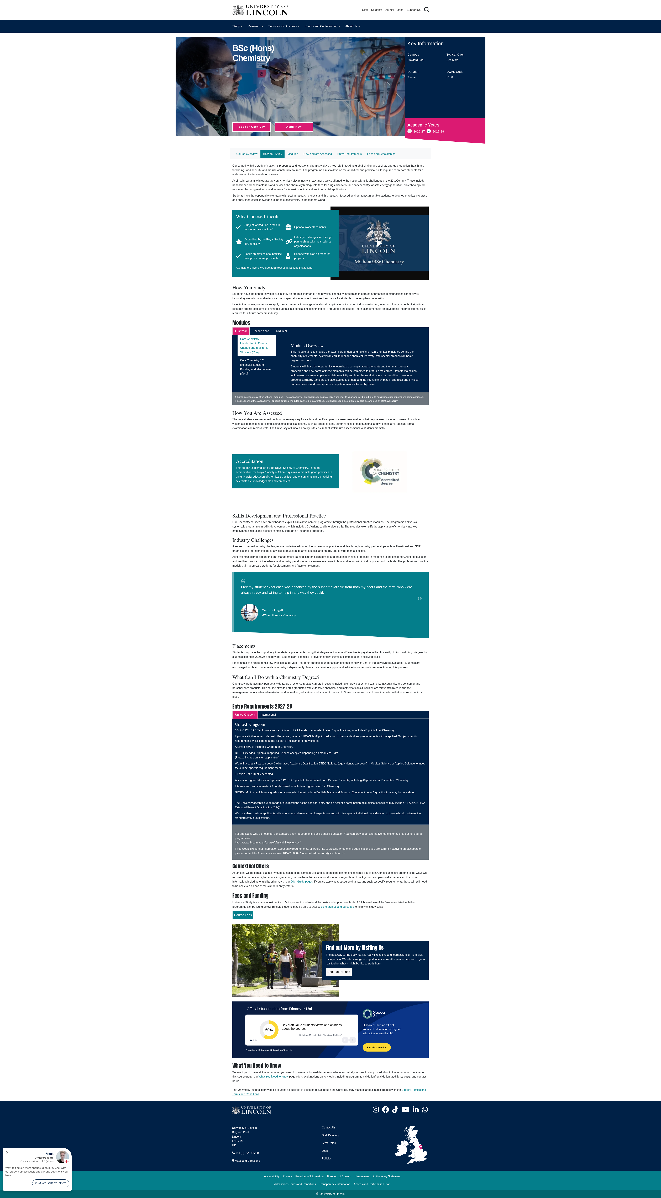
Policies (327, 1158)
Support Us (414, 9)
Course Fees (243, 915)
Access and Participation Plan (372, 1184)
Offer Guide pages (302, 881)
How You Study (272, 153)
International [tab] (268, 714)
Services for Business (282, 26)
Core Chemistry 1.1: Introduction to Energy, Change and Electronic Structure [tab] (254, 345)
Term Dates (329, 1143)
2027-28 (438, 131)
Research (254, 26)
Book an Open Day (252, 126)
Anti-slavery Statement (386, 1176)
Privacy (287, 1176)
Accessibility (271, 1176)
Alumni (389, 9)
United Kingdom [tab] (245, 714)
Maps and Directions (247, 1160)
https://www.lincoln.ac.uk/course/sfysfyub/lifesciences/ (267, 842)
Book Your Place (338, 972)
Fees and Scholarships (381, 153)
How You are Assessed (317, 153)
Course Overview (247, 153)
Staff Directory (330, 1135)
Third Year (280, 331)
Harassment (362, 1176)
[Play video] (379, 243)
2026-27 (419, 131)
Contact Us (328, 1127)
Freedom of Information (309, 1176)
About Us (351, 26)
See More (452, 60)
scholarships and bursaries (337, 906)
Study (236, 26)
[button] (426, 10)
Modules (292, 153)
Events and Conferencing (321, 26)
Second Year (261, 331)
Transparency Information (334, 1184)
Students (376, 9)
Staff (365, 9)
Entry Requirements (349, 153)
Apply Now (294, 126)
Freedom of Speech (339, 1176)
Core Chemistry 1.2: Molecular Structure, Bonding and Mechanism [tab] (255, 367)
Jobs (400, 9)
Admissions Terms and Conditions (295, 1184)
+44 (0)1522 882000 (247, 1153)
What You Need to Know (273, 1076)
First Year (241, 331)
